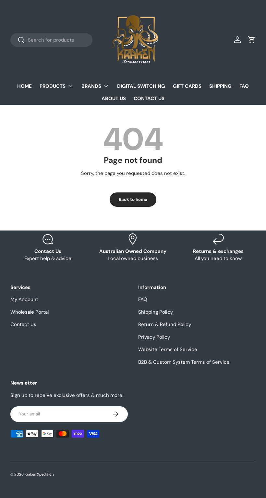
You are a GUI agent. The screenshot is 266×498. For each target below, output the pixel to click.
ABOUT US (114, 98)
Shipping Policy (155, 312)
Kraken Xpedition (39, 474)
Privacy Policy (154, 337)
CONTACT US (149, 98)
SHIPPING (220, 86)
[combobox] (51, 40)
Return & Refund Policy (164, 324)
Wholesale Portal (29, 312)
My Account (24, 299)
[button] (252, 40)
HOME (24, 86)
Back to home (133, 199)
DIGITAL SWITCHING (141, 86)
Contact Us (23, 324)
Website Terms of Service (167, 349)
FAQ (244, 86)
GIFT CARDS (187, 86)
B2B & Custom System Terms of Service (184, 362)
